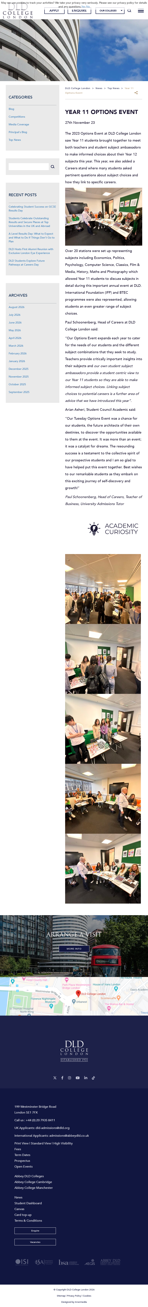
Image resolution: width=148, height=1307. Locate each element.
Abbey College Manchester (33, 1188)
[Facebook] (62, 1078)
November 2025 (19, 377)
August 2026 (16, 307)
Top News (15, 140)
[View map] (74, 996)
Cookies (87, 1295)
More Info (74, 948)
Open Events (23, 1166)
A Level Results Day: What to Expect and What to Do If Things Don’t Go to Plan (32, 237)
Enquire (79, 10)
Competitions (17, 117)
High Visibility (63, 1143)
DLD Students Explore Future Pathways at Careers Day (27, 262)
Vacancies (35, 1242)
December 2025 (19, 369)
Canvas (19, 1209)
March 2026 (16, 346)
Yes (83, 6)
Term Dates (22, 1155)
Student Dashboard (28, 1203)
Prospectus (22, 1161)
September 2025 (19, 392)
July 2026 (14, 315)
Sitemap (61, 1295)
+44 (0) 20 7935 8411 (40, 1120)
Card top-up (23, 1215)
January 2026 (17, 361)
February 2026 (18, 353)
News (18, 1197)
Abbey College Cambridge (33, 1182)
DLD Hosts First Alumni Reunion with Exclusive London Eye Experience (31, 251)
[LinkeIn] (85, 1078)
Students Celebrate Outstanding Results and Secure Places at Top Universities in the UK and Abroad (29, 222)
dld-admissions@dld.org (53, 1128)
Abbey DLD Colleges (29, 1176)
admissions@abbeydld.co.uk (69, 1136)
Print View (21, 1143)
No (88, 6)
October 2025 (17, 384)
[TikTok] (93, 1078)
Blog (11, 109)
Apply (54, 10)
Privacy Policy (74, 1295)
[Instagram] (69, 1078)
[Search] (129, 11)
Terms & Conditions (28, 1221)
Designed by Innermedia (74, 1302)
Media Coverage (19, 124)
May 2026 (15, 330)
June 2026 (15, 322)
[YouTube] (78, 1078)
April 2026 (15, 338)
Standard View (41, 1143)
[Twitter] (55, 1078)
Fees (17, 1149)
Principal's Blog (18, 132)
